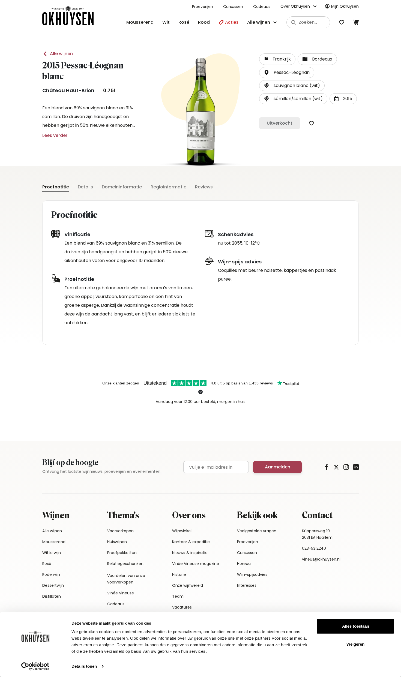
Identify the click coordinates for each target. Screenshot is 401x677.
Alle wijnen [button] (258, 22)
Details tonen (84, 666)
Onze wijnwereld (187, 585)
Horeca (244, 563)
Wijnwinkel (181, 531)
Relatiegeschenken (125, 563)
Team (178, 596)
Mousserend (140, 22)
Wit (166, 22)
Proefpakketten (122, 552)
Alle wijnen (61, 53)
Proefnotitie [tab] (55, 187)
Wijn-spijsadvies (252, 574)
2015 (347, 98)
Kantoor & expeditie (191, 541)
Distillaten (51, 596)
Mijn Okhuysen (345, 6)
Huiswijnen (117, 541)
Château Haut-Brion (68, 90)
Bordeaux (322, 59)
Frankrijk (282, 59)
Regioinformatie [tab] (168, 187)
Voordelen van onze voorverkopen (126, 579)
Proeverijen (202, 6)
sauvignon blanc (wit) (297, 85)
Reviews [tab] (204, 187)
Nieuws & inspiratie (190, 552)
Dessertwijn (53, 585)
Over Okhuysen (295, 6)
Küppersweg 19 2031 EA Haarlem (317, 534)
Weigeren (355, 644)
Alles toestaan (355, 626)
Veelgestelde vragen (256, 531)
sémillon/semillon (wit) (298, 98)
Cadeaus (261, 6)
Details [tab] (85, 187)
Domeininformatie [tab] (122, 187)
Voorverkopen (120, 531)
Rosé (183, 22)
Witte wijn (51, 552)
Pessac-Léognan (292, 72)
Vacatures (182, 607)
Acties (231, 22)
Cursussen (233, 6)
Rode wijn (51, 574)
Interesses (246, 585)
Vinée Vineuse (120, 593)
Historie (179, 574)
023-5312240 (314, 548)
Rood (204, 22)
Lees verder (54, 135)
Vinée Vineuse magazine (195, 563)
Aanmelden (277, 467)
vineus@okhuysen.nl (321, 559)
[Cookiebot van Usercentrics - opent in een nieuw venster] (35, 666)
